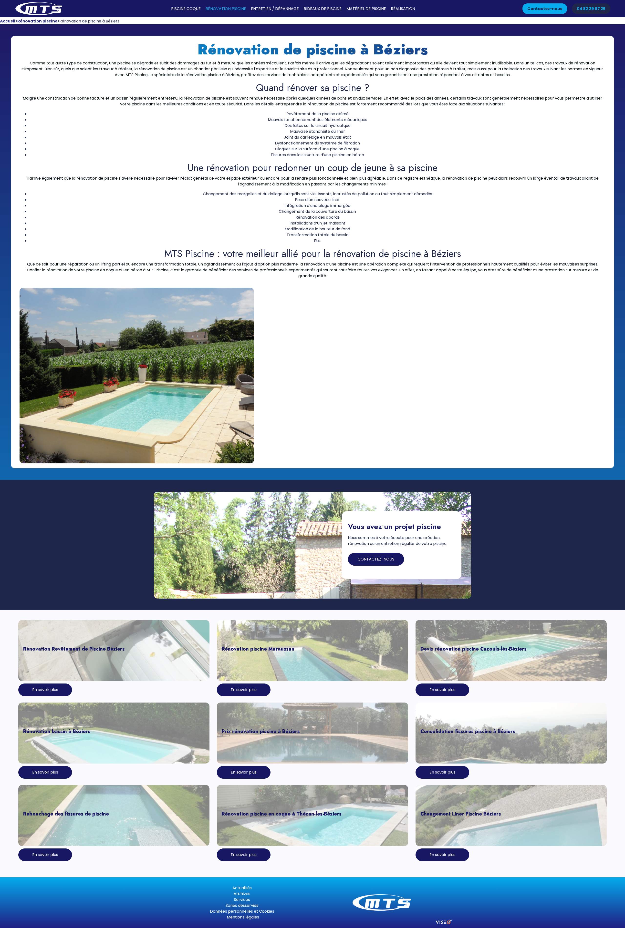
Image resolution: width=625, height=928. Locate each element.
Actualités (242, 888)
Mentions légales (243, 917)
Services (242, 899)
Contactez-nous (544, 8)
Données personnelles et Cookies (242, 911)
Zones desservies (242, 905)
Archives (242, 894)
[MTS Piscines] (39, 8)
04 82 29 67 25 (591, 8)
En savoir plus (45, 690)
